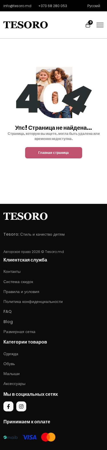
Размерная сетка (19, 331)
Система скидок (18, 281)
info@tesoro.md (17, 5)
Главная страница (53, 152)
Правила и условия (21, 291)
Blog (8, 322)
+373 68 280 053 (52, 5)
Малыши (11, 373)
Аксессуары (14, 383)
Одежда (10, 354)
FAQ (7, 311)
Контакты (12, 271)
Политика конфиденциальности (33, 301)
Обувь (9, 364)
